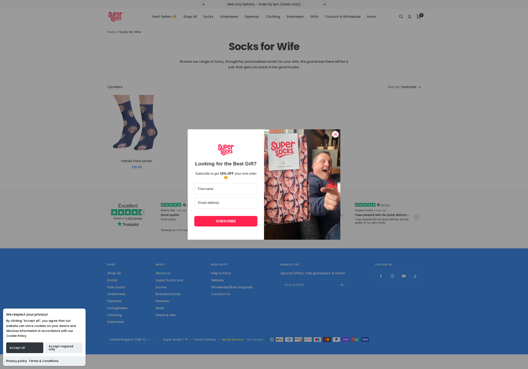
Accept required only (61, 347)
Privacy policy (16, 361)
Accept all (17, 348)
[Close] (335, 134)
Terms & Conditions (44, 361)
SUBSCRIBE (226, 221)
